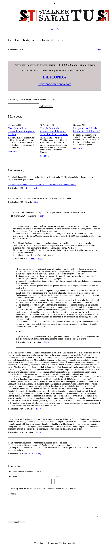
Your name (12, 476)
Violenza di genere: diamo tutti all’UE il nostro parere (90, 130)
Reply (35, 188)
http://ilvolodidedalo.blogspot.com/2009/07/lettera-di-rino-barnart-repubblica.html (42, 184)
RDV (27, 188)
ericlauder (29, 453)
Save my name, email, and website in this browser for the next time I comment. (44, 488)
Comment (12, 494)
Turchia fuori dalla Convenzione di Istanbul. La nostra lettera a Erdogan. (26, 131)
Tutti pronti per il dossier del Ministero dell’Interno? (57, 130)
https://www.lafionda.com (54, 84)
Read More (17, 156)
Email (56, 476)
